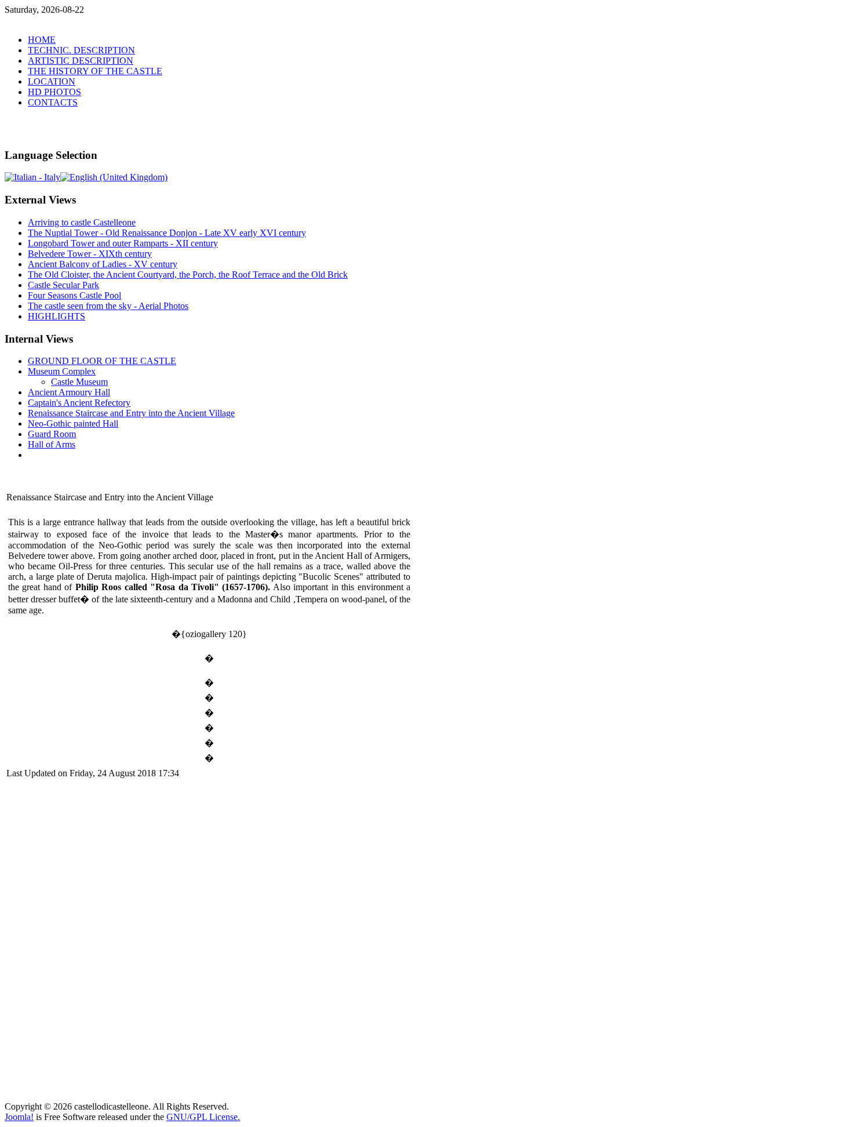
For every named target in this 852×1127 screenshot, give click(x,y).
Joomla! (19, 1117)
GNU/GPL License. (203, 1117)
